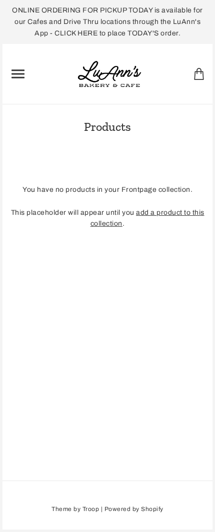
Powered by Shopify (134, 509)
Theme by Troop (75, 509)
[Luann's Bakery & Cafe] (110, 73)
